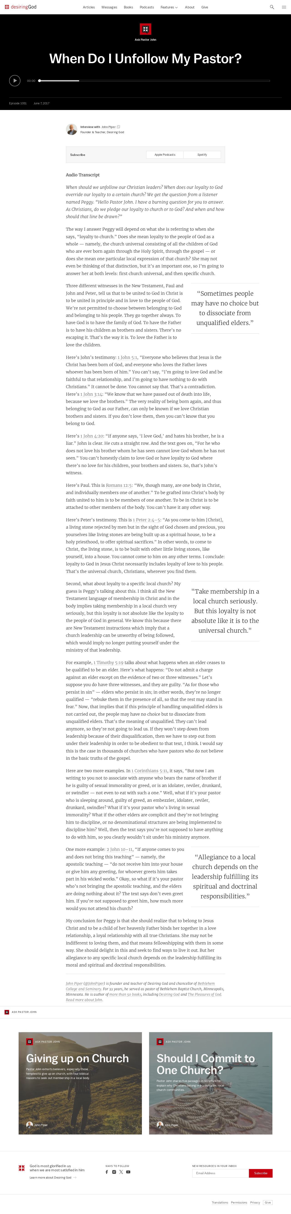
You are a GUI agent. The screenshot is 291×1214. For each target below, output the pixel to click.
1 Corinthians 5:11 (149, 770)
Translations (220, 1202)
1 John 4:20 (91, 436)
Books (128, 7)
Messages (109, 7)
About (190, 7)
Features (167, 7)
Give (204, 7)
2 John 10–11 (119, 849)
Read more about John (84, 1000)
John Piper (74, 983)
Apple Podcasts (165, 155)
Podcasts (147, 7)
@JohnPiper (94, 983)
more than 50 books (125, 994)
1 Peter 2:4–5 (146, 519)
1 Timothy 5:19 (108, 662)
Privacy (255, 1202)
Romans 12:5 (119, 485)
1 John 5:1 (127, 357)
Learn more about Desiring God (51, 1177)
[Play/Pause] (14, 80)
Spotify (202, 155)
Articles (89, 7)
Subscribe (260, 1173)
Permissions (239, 1202)
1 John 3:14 (91, 394)
